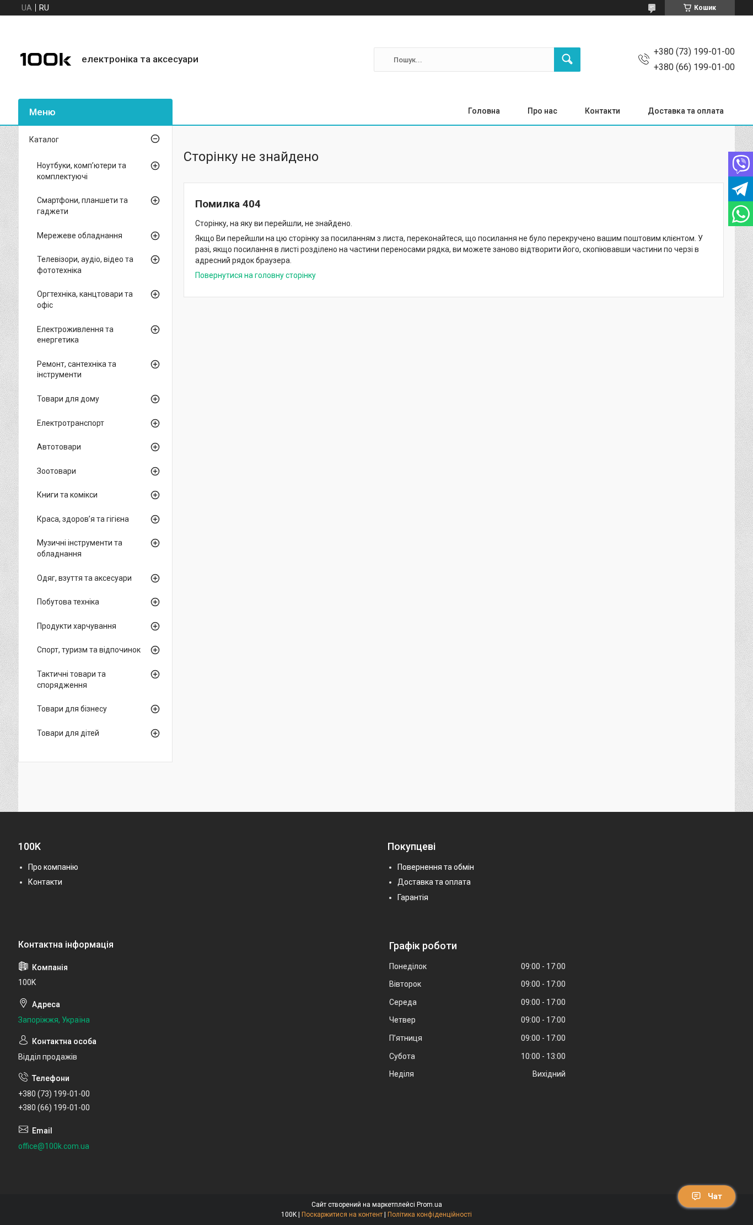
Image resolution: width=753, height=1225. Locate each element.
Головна (484, 110)
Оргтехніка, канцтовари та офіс (85, 299)
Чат (715, 1196)
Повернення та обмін (435, 867)
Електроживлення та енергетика (75, 335)
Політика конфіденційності (430, 1214)
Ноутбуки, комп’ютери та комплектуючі (81, 171)
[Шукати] (567, 59)
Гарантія (412, 897)
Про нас (542, 110)
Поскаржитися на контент (342, 1214)
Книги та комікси (67, 494)
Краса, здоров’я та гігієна (83, 519)
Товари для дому (68, 398)
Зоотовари (56, 471)
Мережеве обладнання (79, 235)
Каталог (44, 139)
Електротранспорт (70, 423)
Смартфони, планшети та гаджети (82, 206)
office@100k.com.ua (53, 1146)
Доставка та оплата (686, 110)
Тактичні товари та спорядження (71, 679)
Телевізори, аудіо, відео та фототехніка (85, 265)
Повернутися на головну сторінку (255, 275)
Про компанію (53, 867)
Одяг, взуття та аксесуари (84, 578)
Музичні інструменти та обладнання (79, 548)
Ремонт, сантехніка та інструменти (76, 369)
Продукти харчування (76, 626)
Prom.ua (429, 1204)
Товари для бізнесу (72, 708)
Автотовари (59, 446)
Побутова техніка (68, 601)
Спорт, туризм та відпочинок (89, 649)
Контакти (602, 110)
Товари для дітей (68, 733)
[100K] (45, 59)
